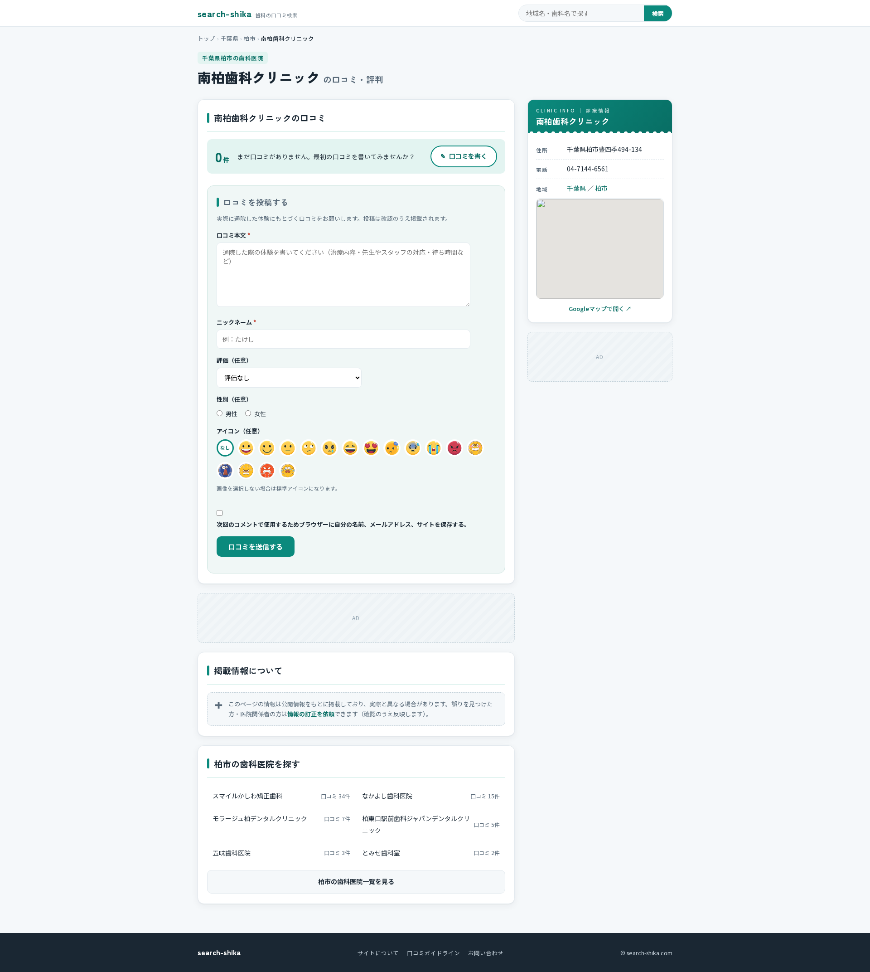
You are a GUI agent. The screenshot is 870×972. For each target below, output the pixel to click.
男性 (230, 413)
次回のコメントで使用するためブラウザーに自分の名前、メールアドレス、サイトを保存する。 (343, 524)
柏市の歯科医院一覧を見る (356, 881)
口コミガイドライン (433, 952)
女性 (259, 413)
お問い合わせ (485, 952)
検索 (658, 13)
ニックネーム (236, 322)
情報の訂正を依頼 (310, 714)
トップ (206, 38)
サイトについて (378, 952)
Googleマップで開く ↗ (600, 309)
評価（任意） (234, 360)
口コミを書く (463, 155)
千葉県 (229, 38)
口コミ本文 (234, 235)
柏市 (250, 38)
